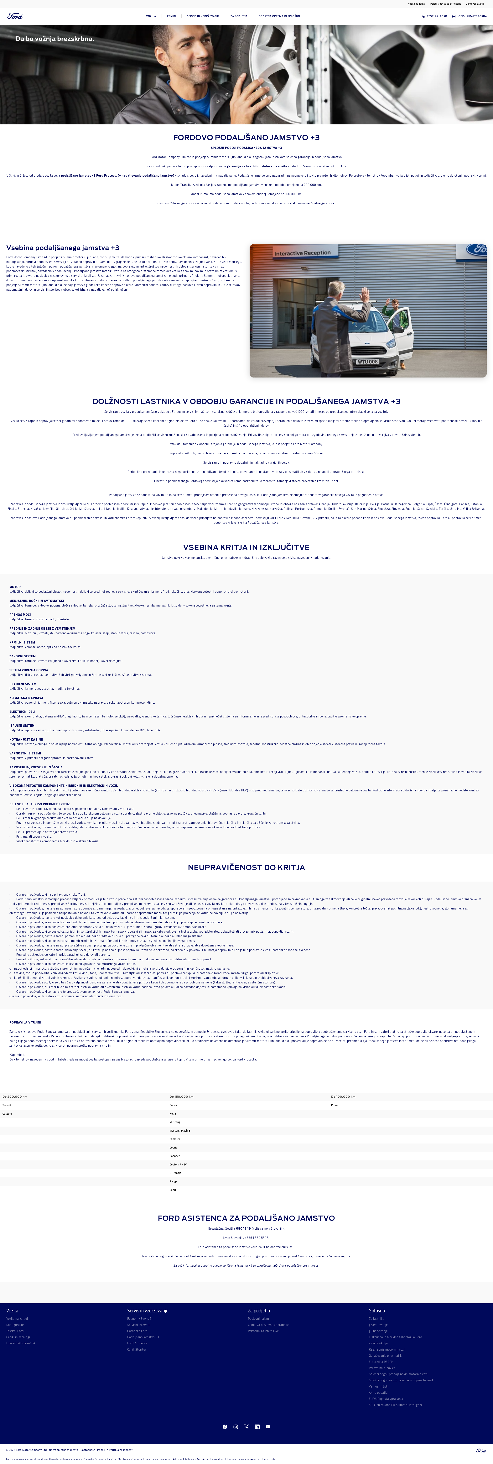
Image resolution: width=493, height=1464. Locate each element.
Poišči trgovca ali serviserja (445, 4)
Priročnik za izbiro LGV (263, 1331)
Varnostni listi (378, 1386)
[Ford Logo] (15, 16)
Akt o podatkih (379, 1392)
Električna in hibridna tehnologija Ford (395, 1337)
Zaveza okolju (378, 1343)
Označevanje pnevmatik (385, 1355)
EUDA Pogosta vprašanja (386, 1398)
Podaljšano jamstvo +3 (143, 1337)
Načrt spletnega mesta (63, 1450)
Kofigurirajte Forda (472, 16)
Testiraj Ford (437, 16)
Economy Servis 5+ (140, 1318)
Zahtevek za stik (475, 4)
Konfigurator (15, 1324)
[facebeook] (225, 1427)
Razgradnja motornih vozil (387, 1349)
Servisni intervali (138, 1324)
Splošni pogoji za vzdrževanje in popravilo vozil (401, 1380)
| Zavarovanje (378, 1324)
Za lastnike (376, 1318)
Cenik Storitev (137, 1349)
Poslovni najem (258, 1318)
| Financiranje (378, 1331)
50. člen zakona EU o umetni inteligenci (396, 1405)
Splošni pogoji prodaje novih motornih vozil (398, 1374)
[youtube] (268, 1427)
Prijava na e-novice (382, 1368)
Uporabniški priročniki (21, 1343)
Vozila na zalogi (417, 4)
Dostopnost (87, 1450)
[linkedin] (257, 1427)
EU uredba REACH (381, 1361)
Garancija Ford (137, 1331)
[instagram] (235, 1427)
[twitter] (246, 1427)
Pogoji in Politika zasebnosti (115, 1450)
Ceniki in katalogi (18, 1337)
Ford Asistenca (137, 1343)
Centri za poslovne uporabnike (268, 1324)
